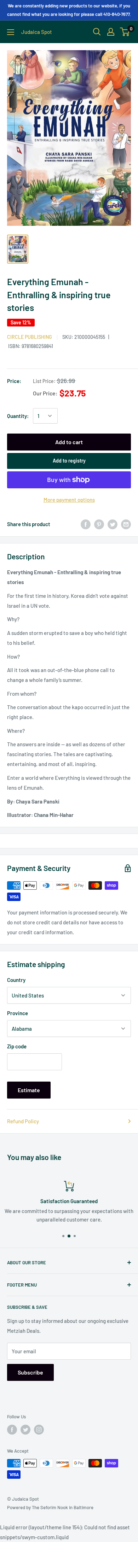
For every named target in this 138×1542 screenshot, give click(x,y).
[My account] (110, 32)
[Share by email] (126, 524)
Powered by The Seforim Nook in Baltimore (50, 1507)
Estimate (29, 1090)
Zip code (17, 1046)
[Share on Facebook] (86, 524)
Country (16, 980)
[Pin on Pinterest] (99, 524)
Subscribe (30, 1372)
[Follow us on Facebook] (12, 1430)
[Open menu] (10, 32)
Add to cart (69, 442)
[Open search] (97, 32)
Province (17, 1013)
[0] (125, 32)
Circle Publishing (29, 337)
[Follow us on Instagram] (39, 1430)
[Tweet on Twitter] (112, 524)
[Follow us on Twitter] (25, 1430)
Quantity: (18, 416)
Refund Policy (23, 1121)
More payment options (69, 499)
